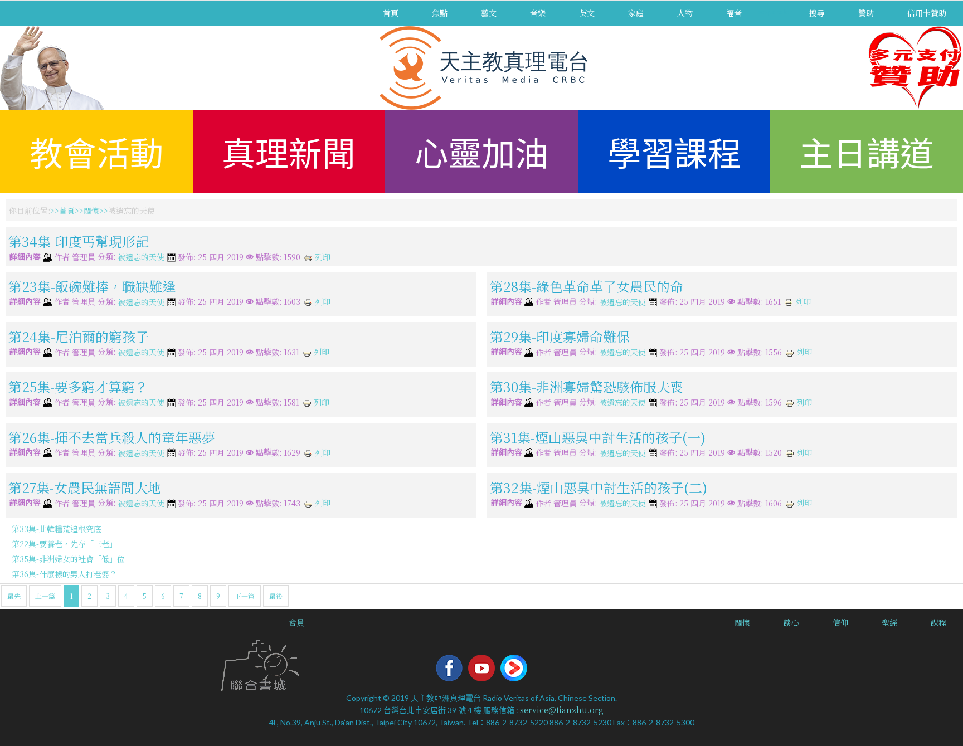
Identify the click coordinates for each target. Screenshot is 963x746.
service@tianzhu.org (562, 709)
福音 (734, 12)
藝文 (489, 12)
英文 (587, 12)
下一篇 (245, 596)
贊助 (866, 12)
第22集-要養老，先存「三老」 (64, 543)
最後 (276, 596)
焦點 (440, 12)
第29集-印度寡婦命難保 (560, 336)
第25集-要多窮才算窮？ (78, 386)
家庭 (636, 12)
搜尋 (817, 12)
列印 (321, 256)
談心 (791, 622)
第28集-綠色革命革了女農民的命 (586, 285)
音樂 (538, 12)
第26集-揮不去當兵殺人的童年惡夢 (111, 436)
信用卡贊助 (926, 12)
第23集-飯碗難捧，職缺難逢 (92, 285)
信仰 (840, 622)
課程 (938, 622)
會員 (296, 622)
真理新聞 (289, 151)
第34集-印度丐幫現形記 (78, 241)
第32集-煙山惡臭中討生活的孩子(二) (598, 487)
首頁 (390, 12)
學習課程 (674, 151)
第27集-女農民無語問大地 (84, 487)
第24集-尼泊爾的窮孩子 (78, 336)
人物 (685, 12)
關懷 (91, 210)
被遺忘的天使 (141, 257)
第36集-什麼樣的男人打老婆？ (64, 573)
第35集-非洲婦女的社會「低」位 (68, 558)
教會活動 (96, 151)
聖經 (889, 622)
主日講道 (866, 151)
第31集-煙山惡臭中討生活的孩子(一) (598, 436)
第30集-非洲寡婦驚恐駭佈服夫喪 (586, 386)
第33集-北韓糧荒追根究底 (56, 528)
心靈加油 (481, 151)
